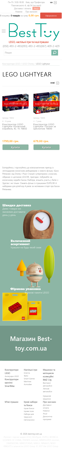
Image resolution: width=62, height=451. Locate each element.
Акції (36, 8)
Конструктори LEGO (11, 63)
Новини (18, 11)
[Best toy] (34, 31)
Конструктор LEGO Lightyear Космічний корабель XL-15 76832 (14, 126)
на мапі (37, 5)
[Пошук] (54, 52)
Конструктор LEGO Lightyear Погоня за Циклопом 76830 (44, 126)
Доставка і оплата (22, 8)
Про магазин (31, 11)
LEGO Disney (28, 63)
